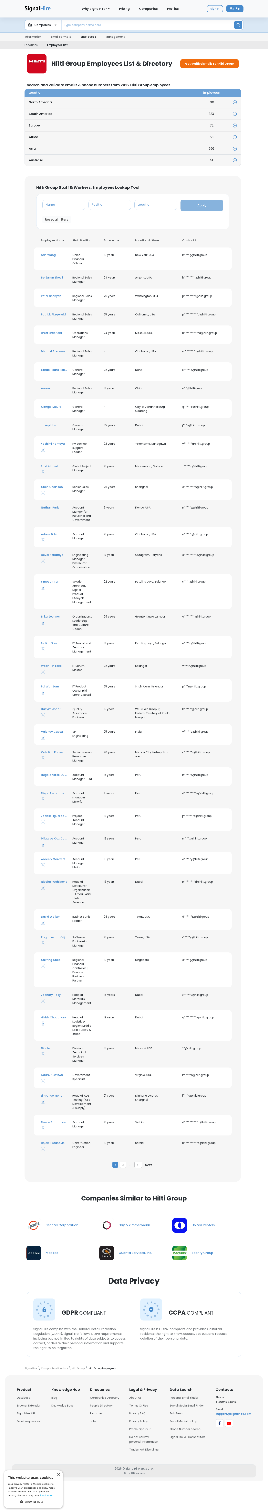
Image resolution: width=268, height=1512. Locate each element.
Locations (31, 45)
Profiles (173, 8)
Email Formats (61, 37)
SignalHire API (26, 1413)
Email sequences (28, 1421)
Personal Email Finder (184, 1398)
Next (148, 1165)
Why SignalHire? (94, 8)
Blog (54, 1398)
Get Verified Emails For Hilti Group (209, 64)
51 (138, 1164)
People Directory (101, 1406)
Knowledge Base (62, 1406)
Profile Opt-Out (140, 1429)
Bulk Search (177, 1413)
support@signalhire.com (233, 1414)
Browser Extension (29, 1406)
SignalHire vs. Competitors (187, 1437)
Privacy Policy (138, 1421)
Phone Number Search (185, 1429)
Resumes (96, 1413)
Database (23, 1398)
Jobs (93, 1421)
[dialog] (33, 1489)
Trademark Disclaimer (144, 1450)
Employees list (57, 45)
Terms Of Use (138, 1406)
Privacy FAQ (137, 1413)
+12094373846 (226, 1402)
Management (115, 37)
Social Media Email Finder (187, 1406)
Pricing (124, 8)
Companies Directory (104, 1398)
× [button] (58, 1474)
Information (33, 37)
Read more (46, 1495)
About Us (135, 1398)
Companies (148, 8)
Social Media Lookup (183, 1421)
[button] (54, 255)
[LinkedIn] (43, 449)
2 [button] (123, 1164)
